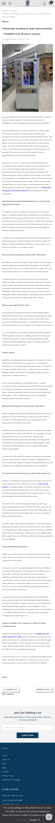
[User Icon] (44, 3)
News (13, 11)
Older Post (12, 689)
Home (4, 11)
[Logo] (27, 3)
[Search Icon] (9, 3)
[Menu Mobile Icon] (4, 3)
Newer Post (43, 689)
